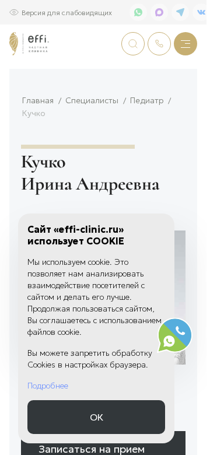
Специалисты (91, 100)
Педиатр (146, 100)
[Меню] (185, 43)
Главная (38, 100)
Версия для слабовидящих (67, 12)
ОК (96, 417)
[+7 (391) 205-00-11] (159, 43)
